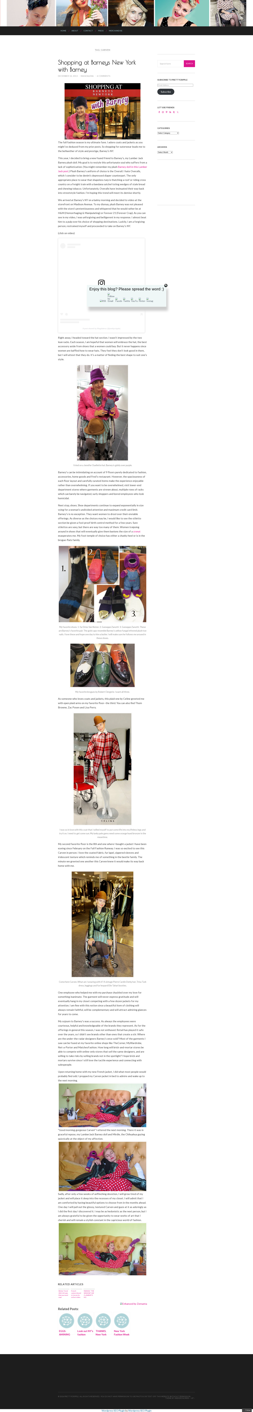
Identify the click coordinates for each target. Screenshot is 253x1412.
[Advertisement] (177, 182)
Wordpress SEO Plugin (113, 1410)
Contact (88, 31)
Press (101, 31)
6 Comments (103, 76)
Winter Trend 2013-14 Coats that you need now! (63, 1294)
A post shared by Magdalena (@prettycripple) (101, 328)
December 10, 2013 (68, 76)
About (75, 31)
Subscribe (166, 91)
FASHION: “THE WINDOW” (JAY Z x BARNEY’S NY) (89, 1294)
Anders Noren (182, 1398)
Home (63, 31)
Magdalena (87, 76)
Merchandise (115, 31)
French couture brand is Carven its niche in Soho (76, 1294)
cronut (136, 531)
